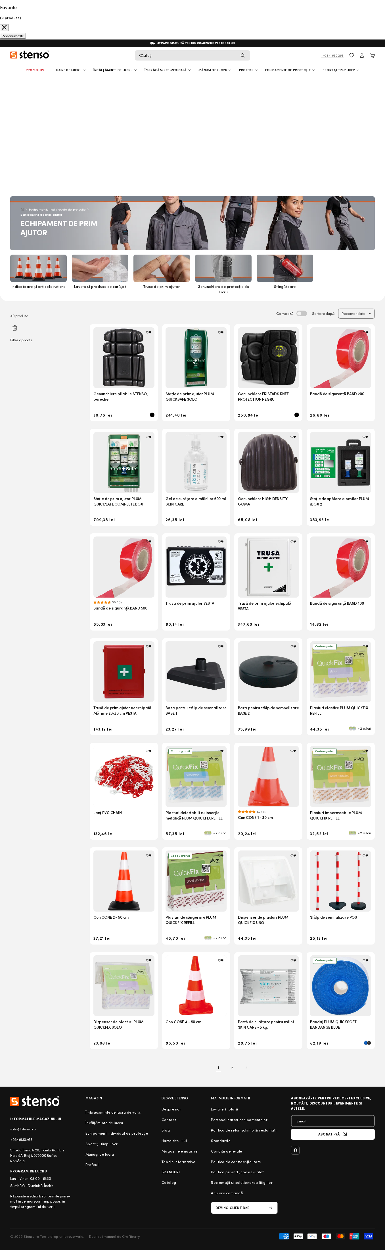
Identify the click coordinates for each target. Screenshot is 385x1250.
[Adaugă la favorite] (149, 332)
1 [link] (218, 1067)
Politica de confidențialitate (236, 1161)
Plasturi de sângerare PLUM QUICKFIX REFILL (191, 920)
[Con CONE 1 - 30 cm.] (268, 776)
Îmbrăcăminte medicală (166, 70)
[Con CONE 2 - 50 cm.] (123, 881)
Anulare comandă (227, 1193)
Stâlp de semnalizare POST (334, 917)
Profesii (92, 1164)
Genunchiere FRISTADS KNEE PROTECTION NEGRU (263, 396)
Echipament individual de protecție (116, 1133)
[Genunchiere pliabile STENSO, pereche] (123, 357)
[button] (192, 55)
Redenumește (13, 36)
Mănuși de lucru (212, 70)
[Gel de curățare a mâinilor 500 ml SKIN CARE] (196, 462)
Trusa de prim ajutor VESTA (190, 603)
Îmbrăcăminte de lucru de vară (113, 1112)
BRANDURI (171, 1172)
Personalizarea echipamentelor (239, 1119)
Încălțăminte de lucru (113, 70)
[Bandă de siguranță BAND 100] (340, 567)
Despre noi (171, 1109)
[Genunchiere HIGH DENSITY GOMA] (268, 462)
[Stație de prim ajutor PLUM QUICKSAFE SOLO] (196, 357)
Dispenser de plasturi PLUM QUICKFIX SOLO (118, 1024)
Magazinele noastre (180, 1151)
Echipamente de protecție (288, 70)
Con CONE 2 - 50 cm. (111, 917)
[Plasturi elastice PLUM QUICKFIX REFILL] (340, 671)
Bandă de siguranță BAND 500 (120, 608)
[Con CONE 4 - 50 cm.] (196, 985)
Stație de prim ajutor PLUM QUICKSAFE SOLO (190, 396)
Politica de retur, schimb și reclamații (244, 1130)
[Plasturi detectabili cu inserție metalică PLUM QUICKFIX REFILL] (196, 776)
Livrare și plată (224, 1109)
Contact (169, 1119)
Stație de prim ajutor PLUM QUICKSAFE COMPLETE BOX (118, 501)
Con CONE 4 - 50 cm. (184, 1021)
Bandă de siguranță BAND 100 (337, 603)
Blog (166, 1130)
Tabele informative (178, 1161)
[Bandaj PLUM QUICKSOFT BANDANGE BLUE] (340, 985)
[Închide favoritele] (4, 27)
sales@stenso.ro (22, 1129)
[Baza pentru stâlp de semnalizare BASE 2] (268, 671)
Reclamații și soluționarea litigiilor (242, 1182)
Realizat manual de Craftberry (114, 1236)
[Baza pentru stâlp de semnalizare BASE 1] (196, 671)
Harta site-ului (174, 1140)
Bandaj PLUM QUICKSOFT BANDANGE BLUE (333, 1024)
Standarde (220, 1140)
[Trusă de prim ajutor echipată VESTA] (268, 567)
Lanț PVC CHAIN (107, 812)
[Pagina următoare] (246, 1067)
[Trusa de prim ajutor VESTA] (196, 567)
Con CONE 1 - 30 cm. (255, 817)
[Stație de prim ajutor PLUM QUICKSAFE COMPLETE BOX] (123, 462)
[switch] (301, 313)
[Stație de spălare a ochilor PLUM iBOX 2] (340, 462)
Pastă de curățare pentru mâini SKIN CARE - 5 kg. (266, 1024)
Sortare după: (323, 313)
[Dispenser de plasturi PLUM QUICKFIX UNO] (268, 881)
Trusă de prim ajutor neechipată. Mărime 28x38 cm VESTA (122, 710)
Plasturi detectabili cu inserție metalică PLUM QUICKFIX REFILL (194, 815)
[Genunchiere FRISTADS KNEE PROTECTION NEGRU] (268, 357)
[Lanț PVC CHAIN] (123, 776)
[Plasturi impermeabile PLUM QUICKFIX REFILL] (340, 776)
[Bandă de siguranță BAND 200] (340, 357)
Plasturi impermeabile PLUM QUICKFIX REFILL (336, 815)
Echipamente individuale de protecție (57, 209)
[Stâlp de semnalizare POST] (340, 881)
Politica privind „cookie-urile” (237, 1172)
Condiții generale (226, 1151)
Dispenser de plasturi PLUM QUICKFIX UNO (263, 920)
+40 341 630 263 (332, 55)
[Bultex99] (34, 1101)
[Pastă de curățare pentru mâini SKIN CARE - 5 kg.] (268, 985)
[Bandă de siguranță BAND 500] (123, 567)
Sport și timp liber (339, 70)
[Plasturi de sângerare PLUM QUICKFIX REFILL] (196, 881)
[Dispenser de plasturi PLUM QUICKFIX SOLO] (123, 985)
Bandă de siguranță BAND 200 (337, 393)
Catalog (169, 1182)
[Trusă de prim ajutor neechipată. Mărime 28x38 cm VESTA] (123, 671)
